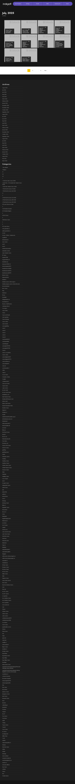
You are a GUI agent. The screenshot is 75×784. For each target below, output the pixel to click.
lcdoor (3, 514)
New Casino (4, 582)
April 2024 (4, 145)
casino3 (3, 332)
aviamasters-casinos (6, 250)
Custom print (57, 3)
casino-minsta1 (5, 323)
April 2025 (4, 123)
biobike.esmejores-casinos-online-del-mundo (11, 284)
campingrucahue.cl (6, 306)
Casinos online (5, 354)
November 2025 (5, 107)
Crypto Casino (5, 385)
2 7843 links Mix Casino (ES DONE (9, 202)
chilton (3, 370)
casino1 (3, 328)
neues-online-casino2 (6, 580)
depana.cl (4, 410)
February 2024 (5, 149)
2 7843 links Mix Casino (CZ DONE (9, 197)
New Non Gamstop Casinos (7, 585)
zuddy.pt (4, 769)
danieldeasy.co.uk (5, 394)
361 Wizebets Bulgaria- (6, 211)
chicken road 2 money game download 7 (9, 31)
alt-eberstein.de (5, 239)
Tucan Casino (5, 729)
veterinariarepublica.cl (6, 742)
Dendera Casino (5, 408)
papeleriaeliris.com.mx (6, 627)
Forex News (4, 441)
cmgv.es (4, 372)
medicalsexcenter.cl (6, 549)
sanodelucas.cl (5, 674)
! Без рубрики (5, 167)
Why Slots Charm (5, 747)
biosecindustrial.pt (5, 286)
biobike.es (4, 279)
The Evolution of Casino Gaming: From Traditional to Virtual (9, 44)
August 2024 (4, 138)
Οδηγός (3, 771)
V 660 (3, 738)
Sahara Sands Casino (6, 664)
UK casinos (4, 731)
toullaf (3, 720)
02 (2, 174)
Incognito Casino (5, 483)
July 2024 (4, 140)
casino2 (3, 330)
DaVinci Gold (4, 401)
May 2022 (4, 158)
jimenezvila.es (5, 496)
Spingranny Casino (6, 694)
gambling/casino (5, 452)
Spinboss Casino (5, 691)
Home (67, 3)
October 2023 (5, 154)
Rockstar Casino (5, 651)
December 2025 (5, 105)
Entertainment (4, 421)
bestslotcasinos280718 (6, 273)
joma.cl (3, 498)
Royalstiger (4, 662)
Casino (3, 312)
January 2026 (5, 103)
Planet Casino (5, 631)
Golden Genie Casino (6, 465)
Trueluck (4, 727)
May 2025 (4, 121)
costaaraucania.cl (5, 381)
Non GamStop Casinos (6, 600)
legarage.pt (4, 516)
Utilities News (4, 736)
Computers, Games (6, 377)
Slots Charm (4, 687)
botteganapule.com (6, 299)
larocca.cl (4, 511)
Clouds (37, 3)
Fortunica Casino (5, 447)
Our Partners (4, 622)
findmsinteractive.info (6, 439)
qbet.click (4, 638)
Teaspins (4, 711)
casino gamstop (5, 317)
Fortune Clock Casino (6, 445)
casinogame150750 (6, 346)
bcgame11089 (5, 257)
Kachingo (4, 500)
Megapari (4, 554)
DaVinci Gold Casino (6, 403)
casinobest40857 (5, 341)
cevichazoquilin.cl (5, 368)
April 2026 (4, 96)
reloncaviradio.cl (5, 644)
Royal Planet (4, 653)
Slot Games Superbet (6, 678)
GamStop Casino (5, 461)
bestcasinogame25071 (6, 266)
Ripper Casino (5, 646)
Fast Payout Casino (6, 432)
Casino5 (4, 337)
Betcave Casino (5, 275)
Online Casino (5, 613)
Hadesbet (4, 474)
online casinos (5, 615)
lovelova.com (4, 529)
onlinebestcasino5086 (6, 620)
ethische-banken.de (6, 425)
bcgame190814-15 (6, 259)
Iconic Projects (18, 3)
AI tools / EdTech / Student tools (8, 235)
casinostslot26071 (5, 363)
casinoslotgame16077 (6, 357)
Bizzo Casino (4, 288)
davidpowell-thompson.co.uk (7, 399)
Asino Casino (5, 242)
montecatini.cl (5, 560)
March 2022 (4, 160)
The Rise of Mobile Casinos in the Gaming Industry (26, 31)
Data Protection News (6, 396)
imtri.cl (3, 481)
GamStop (4, 458)
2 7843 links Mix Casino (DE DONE (9, 200)
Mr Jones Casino (5, 569)
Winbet (3, 751)
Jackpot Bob (4, 492)
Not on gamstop (5, 602)
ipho (3, 489)
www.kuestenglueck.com (7, 760)
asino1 (3, 244)
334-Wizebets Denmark (7, 208)
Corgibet (4, 379)
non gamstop (4, 596)
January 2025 (5, 129)
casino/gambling (5, 326)
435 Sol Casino (5, 215)
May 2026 (4, 94)
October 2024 (5, 134)
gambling (4, 450)
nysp (3, 607)
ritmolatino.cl (4, 649)
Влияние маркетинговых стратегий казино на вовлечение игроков (59, 44)
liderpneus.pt (4, 520)
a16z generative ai (6, 228)
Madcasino (4, 542)
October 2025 (5, 110)
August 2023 (4, 156)
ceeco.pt (4, 365)
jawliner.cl (4, 494)
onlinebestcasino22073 (6, 618)
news (3, 587)
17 (2, 193)
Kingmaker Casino (5, 507)
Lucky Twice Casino (6, 534)
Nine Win (4, 589)
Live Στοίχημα (5, 525)
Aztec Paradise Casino (6, 253)
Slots (3, 685)
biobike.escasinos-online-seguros (8, 281)
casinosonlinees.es (6, 361)
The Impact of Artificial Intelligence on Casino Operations (42, 30)
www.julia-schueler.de (6, 758)
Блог (3, 773)
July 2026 (4, 90)
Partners (3, 629)
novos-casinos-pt (5, 604)
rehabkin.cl (4, 642)
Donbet (3, 414)
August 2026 (4, 87)
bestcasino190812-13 (6, 264)
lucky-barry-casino (5, 536)
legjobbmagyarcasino (6, 518)
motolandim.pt (5, 562)
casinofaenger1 (5, 343)
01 (2, 172)
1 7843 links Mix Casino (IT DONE (8, 188)
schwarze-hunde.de (6, 676)
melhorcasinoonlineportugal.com (8, 558)
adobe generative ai (6, 231)
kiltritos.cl (4, 505)
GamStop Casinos (5, 463)
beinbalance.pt (5, 261)
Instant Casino (5, 487)
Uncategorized (5, 733)
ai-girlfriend (4, 237)
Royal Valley (4, 658)
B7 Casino (4, 255)
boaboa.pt (4, 292)
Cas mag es (4, 308)
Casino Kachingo (5, 319)
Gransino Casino (5, 469)
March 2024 (4, 147)
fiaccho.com (4, 436)
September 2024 (5, 136)
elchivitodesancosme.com (7, 419)
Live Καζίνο (4, 523)
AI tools (3, 233)
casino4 (3, 335)
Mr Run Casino (5, 571)
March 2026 (4, 98)
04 (2, 176)
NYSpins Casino (5, 611)
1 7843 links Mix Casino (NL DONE (9, 191)
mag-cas (4, 545)
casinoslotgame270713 (6, 359)
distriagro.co (4, 412)
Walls (47, 3)
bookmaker (4, 297)
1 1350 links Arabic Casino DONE (9, 180)
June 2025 (4, 118)
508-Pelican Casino (6, 219)
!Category (4, 169)
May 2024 (4, 143)
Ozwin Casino (5, 624)
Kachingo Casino (5, 503)
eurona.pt (4, 427)
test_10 (3, 713)
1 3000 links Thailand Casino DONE (9, 186)
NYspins (3, 609)
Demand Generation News (7, 405)
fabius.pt (4, 430)
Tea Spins (4, 709)
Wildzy (3, 749)
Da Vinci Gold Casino (6, 392)
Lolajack (3, 527)
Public (3, 635)
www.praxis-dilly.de (5, 764)
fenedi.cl (4, 434)
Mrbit (3, 576)
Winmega (4, 753)
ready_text (4, 640)
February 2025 (5, 127)
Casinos (3, 350)
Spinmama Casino (5, 698)
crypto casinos (5, 388)
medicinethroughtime (6, 551)
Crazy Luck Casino (6, 383)
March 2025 (4, 125)
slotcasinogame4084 (6, 683)
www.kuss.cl (4, 762)
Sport (3, 700)
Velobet (3, 740)
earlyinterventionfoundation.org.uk (8, 416)
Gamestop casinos (6, 456)
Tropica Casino (5, 725)
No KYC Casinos (5, 593)
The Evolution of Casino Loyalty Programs (9, 59)
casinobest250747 (6, 339)
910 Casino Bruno (5, 226)
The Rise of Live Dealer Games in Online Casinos (26, 59)
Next (45, 70)
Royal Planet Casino (6, 655)
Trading (3, 722)
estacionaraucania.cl (6, 423)
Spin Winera (4, 689)
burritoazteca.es (5, 301)
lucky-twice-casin (5, 540)
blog (3, 290)
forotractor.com (5, 443)
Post (3, 633)
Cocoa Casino (5, 374)
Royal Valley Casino (6, 660)
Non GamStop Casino (6, 598)
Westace (4, 744)
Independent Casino (6, 485)
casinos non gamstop (6, 352)
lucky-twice (4, 538)
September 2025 (5, 112)
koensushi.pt (4, 509)
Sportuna (4, 702)
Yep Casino (4, 767)
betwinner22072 (5, 277)
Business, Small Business (7, 304)
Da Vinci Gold (5, 390)
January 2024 (5, 152)
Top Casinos (4, 716)
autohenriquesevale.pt (6, 248)
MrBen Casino (5, 573)
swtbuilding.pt (5, 705)
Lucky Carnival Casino (6, 531)
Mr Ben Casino (5, 565)
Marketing (4, 547)
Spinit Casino (4, 696)
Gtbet (3, 472)
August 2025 (4, 114)
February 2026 (5, 101)
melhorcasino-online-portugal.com (8, 556)
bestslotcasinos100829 (6, 268)
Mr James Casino (5, 567)
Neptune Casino (5, 578)
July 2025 (4, 116)
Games (3, 454)
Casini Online (5, 310)
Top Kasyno (4, 718)
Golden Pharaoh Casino (7, 467)
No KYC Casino (5, 591)
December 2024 (5, 132)
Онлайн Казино (5, 776)
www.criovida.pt (5, 756)
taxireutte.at (4, 707)
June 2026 (4, 92)
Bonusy (3, 295)
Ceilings (27, 3)
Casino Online (5, 321)
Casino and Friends (6, 315)
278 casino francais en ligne (7, 204)
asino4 (3, 246)
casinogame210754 (6, 348)
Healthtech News (5, 476)
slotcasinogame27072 (6, 680)
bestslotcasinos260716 (6, 270)
